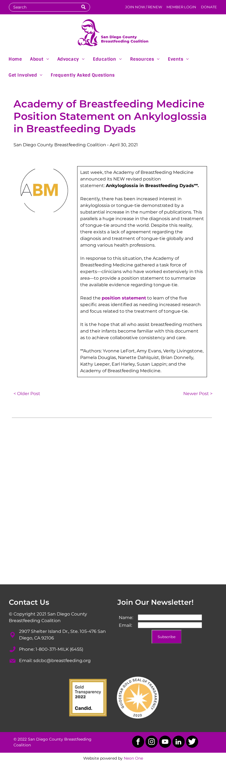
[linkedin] (179, 742)
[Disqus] (113, 504)
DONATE (209, 7)
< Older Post (27, 393)
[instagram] (152, 742)
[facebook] (138, 742)
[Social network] (192, 742)
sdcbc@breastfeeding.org (62, 660)
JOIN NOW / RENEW (143, 7)
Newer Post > (197, 393)
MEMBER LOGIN (181, 7)
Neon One (133, 758)
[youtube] (165, 742)
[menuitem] (15, 59)
